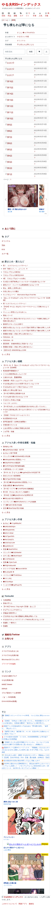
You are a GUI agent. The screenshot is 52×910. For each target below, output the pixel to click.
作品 (9, 15)
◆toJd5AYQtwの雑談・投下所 (13, 450)
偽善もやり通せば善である (12, 390)
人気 (40, 15)
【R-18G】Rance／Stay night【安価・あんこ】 (19, 607)
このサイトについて (9, 904)
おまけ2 (10, 69)
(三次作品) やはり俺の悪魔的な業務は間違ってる (20, 616)
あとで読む (10, 228)
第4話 (9, 155)
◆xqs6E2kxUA (8, 546)
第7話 (9, 137)
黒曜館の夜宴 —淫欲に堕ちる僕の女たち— (18, 334)
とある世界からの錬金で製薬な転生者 (16, 428)
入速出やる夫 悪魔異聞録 (12, 377)
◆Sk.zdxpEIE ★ (8, 572)
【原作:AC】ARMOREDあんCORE (14, 350)
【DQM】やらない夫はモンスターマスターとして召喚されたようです (26, 308)
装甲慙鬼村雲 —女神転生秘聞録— (15, 422)
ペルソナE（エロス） (10, 403)
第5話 (9, 149)
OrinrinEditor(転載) (9, 701)
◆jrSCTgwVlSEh (8, 536)
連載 (15, 15)
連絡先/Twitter (12, 634)
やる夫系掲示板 (8, 680)
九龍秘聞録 (7, 600)
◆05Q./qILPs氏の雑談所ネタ (13, 498)
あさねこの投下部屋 (10, 453)
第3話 (9, 162)
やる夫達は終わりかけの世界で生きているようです (21, 384)
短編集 (5, 626)
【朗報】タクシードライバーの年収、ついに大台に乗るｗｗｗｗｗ (26, 716)
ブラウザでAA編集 (9, 664)
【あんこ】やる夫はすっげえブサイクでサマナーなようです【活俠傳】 (26, 299)
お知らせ (9, 638)
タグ (21, 15)
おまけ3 (10, 62)
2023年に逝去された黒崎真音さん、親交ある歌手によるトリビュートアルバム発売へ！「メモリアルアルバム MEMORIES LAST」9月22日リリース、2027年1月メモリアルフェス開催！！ (26, 766)
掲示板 (47, 14)
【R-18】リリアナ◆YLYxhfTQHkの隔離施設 (18, 489)
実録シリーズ (7, 315)
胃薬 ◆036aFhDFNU (10, 549)
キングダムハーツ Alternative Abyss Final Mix (19, 295)
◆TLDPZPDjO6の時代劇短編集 (14, 466)
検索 (31, 51)
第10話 (10, 118)
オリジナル (21, 40)
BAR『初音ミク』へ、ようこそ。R (15, 269)
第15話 (10, 87)
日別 (3, 15)
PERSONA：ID (8, 337)
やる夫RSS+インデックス (21, 4)
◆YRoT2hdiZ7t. (8, 540)
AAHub (4, 688)
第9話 (9, 124)
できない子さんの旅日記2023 (13, 275)
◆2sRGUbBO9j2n (9, 527)
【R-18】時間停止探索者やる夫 (14, 393)
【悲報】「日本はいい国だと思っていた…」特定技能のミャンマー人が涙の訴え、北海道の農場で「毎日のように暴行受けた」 (25, 722)
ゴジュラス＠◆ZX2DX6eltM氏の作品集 (16, 456)
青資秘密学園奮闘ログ (11, 371)
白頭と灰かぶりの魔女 (11, 291)
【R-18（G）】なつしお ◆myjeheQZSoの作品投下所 (21, 472)
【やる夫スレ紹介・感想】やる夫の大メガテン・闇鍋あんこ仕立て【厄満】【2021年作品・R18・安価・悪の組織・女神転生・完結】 (26, 756)
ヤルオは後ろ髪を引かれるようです (15, 397)
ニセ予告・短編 (8, 431)
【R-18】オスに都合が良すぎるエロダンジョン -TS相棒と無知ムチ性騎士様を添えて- (26, 320)
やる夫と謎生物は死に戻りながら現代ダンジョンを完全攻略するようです (26, 411)
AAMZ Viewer (7, 684)
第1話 (9, 174)
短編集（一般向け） (10, 623)
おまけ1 (10, 75)
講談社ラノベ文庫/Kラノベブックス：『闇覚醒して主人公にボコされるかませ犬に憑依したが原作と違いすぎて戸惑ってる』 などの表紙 (26, 750)
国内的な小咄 (7, 447)
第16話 (10, 81)
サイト (28, 14)
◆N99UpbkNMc (9, 530)
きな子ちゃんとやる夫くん (12, 610)
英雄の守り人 (7, 603)
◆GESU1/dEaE (8, 533)
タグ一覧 (5, 254)
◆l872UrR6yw (8, 582)
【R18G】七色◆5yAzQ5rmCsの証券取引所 (18, 495)
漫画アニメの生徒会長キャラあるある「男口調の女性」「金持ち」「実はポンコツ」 (25, 727)
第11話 (10, 112)
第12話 (10, 106)
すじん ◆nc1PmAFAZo (26, 32)
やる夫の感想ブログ (9, 676)
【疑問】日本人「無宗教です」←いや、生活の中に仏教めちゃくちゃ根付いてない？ (25, 732)
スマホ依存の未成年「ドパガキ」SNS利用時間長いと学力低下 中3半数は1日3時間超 (25, 738)
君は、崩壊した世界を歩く (12, 288)
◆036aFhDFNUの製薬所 (11, 463)
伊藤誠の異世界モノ (10, 613)
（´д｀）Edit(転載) (9, 697)
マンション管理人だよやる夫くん (15, 312)
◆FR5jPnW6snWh (9, 565)
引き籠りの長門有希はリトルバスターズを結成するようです (24, 282)
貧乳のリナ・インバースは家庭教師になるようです (21, 285)
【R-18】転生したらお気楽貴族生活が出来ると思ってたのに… (25, 406)
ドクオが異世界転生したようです (15, 374)
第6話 (9, 143)
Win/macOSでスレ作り (11, 659)
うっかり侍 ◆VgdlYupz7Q (12, 585)
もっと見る (6, 354)
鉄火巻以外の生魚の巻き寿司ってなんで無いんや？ (22, 761)
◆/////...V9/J (7, 578)
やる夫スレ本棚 (23, 36)
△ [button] (46, 51)
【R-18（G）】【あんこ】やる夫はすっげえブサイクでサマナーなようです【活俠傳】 (26, 366)
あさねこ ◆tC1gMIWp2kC (12, 523)
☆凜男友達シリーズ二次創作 (13, 469)
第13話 (10, 100)
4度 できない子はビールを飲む (14, 278)
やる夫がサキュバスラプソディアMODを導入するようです (23, 620)
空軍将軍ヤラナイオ (10, 425)
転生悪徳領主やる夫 (10, 418)
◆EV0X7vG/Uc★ (9, 543)
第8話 (9, 131)
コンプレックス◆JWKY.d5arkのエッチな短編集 (19, 502)
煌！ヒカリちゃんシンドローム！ (15, 303)
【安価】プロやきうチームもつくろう (16, 415)
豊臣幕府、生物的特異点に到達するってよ (18, 344)
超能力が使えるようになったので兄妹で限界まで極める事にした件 (26, 327)
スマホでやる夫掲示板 (10, 655)
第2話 (9, 168)
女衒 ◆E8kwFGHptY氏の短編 (13, 508)
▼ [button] (39, 51)
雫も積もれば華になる (25, 44)
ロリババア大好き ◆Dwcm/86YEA (15, 569)
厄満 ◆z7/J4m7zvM (10, 562)
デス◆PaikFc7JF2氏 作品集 (12, 505)
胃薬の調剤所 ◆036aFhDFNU (13, 485)
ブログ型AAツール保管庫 (11, 693)
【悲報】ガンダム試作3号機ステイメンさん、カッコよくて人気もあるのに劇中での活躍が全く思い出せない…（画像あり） (25, 743)
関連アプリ (23, 904)
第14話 (10, 93)
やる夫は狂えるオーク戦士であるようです (18, 387)
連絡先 (31, 904)
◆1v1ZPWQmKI (8, 559)
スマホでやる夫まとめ (10, 651)
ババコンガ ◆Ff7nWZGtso (12, 575)
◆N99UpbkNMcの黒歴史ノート (14, 460)
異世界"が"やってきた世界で (13, 324)
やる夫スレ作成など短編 (11, 400)
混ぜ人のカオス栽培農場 (11, 476)
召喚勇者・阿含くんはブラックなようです (18, 381)
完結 (3, 245)
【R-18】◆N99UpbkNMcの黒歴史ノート (17, 482)
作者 (34, 15)
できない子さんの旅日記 (11, 272)
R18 (3, 249)
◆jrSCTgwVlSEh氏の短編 (12, 479)
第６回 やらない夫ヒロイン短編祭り (16, 492)
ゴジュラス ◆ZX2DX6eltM (12, 552)
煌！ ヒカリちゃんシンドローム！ (15, 265)
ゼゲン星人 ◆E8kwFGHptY (12, 556)
